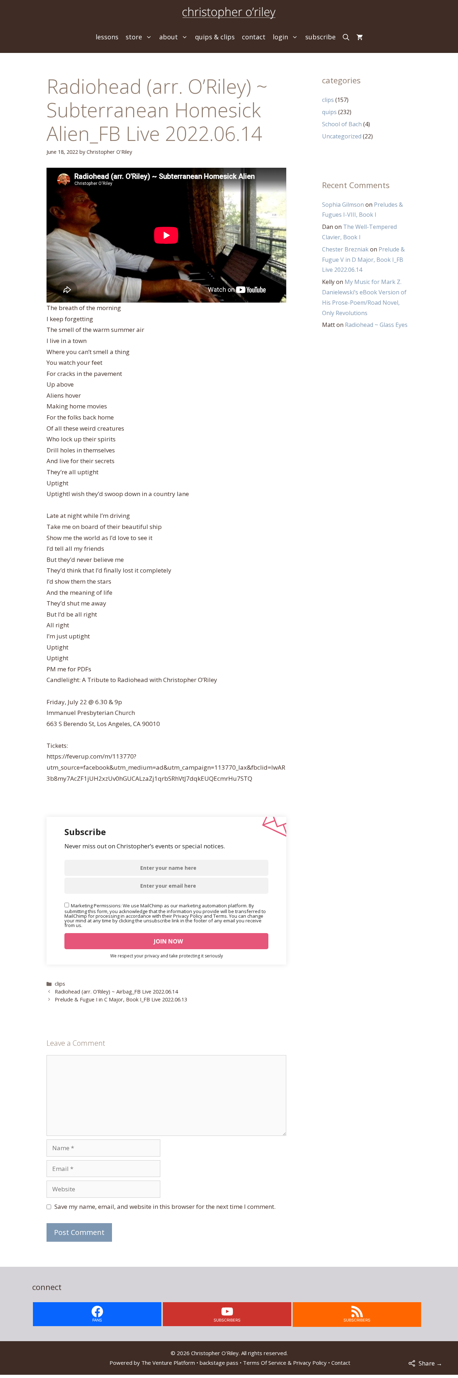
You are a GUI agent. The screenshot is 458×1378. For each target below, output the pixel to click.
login (280, 37)
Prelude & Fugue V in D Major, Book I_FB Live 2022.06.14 (363, 259)
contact (253, 37)
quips (329, 112)
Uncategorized (341, 136)
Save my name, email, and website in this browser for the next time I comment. (165, 1206)
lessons (107, 37)
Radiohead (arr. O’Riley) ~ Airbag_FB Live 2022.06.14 (116, 991)
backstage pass (219, 1362)
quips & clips (215, 37)
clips (60, 983)
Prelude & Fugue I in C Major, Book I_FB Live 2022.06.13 (121, 999)
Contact (340, 1362)
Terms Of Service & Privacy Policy (285, 1362)
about (168, 37)
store (134, 37)
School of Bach (342, 124)
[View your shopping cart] (359, 37)
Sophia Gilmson (343, 205)
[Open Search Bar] (346, 37)
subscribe (320, 37)
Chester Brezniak (345, 249)
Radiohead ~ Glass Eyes (376, 325)
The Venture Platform (168, 1362)
